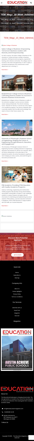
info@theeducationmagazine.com (13, 408)
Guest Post (17, 310)
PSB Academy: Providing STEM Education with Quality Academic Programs (16, 186)
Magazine (17, 313)
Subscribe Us (17, 275)
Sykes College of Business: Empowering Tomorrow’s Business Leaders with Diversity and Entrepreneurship (16, 51)
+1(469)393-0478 (9, 412)
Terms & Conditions (17, 297)
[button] (31, 3)
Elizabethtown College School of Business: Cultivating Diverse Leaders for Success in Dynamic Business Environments (17, 95)
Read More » (5, 69)
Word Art (17, 316)
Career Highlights (17, 291)
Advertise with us (17, 307)
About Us (17, 288)
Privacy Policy (17, 294)
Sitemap (17, 278)
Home (16, 18)
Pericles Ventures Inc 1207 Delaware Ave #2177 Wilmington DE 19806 (9, 417)
